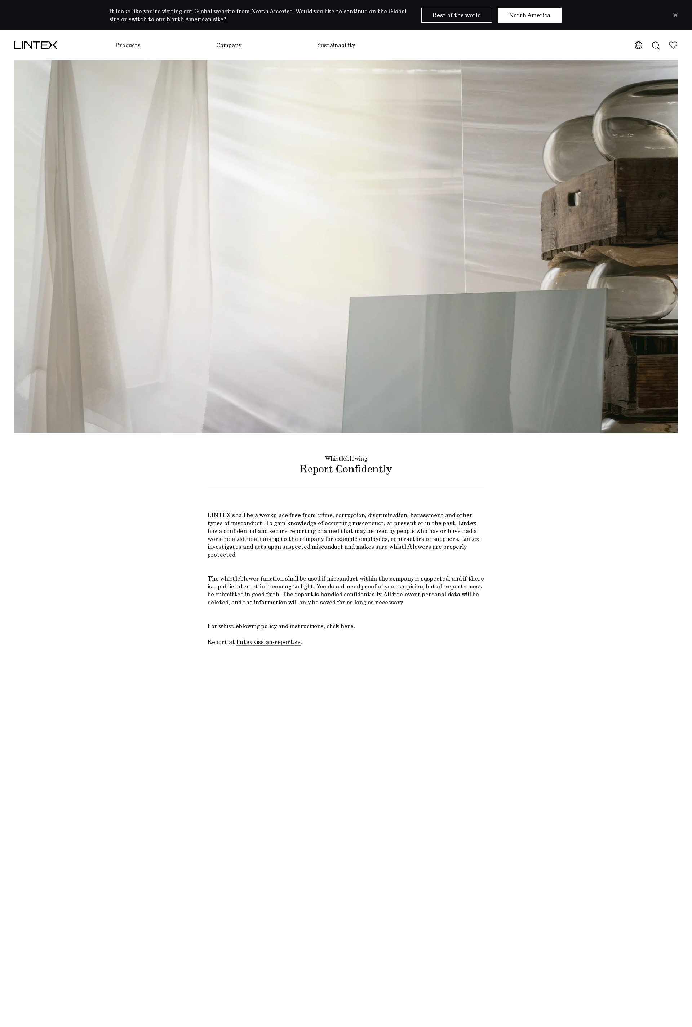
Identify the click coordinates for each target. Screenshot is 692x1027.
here (347, 626)
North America (529, 15)
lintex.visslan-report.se (268, 641)
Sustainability (336, 45)
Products (128, 45)
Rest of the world (456, 15)
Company (228, 45)
